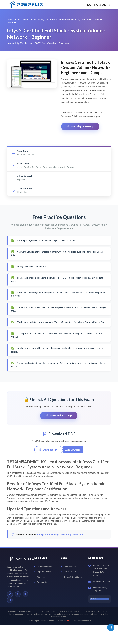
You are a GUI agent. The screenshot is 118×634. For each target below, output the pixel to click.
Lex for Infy (39, 19)
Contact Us (42, 582)
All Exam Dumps (44, 566)
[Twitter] (25, 594)
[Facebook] (18, 594)
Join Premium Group (60, 415)
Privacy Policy (70, 566)
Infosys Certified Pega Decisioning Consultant (60, 534)
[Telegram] (10, 594)
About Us (41, 577)
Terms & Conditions (73, 577)
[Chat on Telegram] (110, 627)
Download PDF (50, 449)
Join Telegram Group (81, 126)
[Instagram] (10, 600)
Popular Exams (44, 572)
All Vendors (23, 19)
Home (10, 19)
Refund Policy (70, 572)
